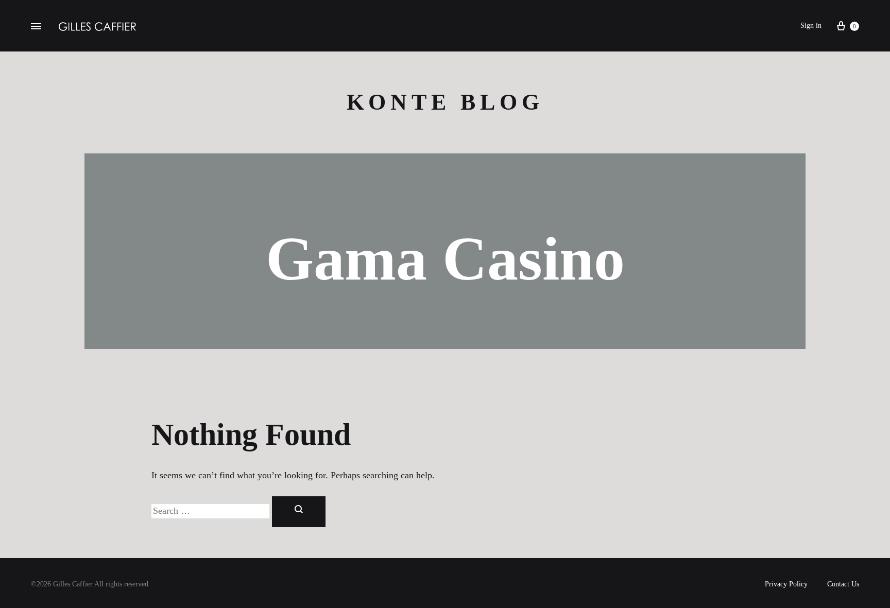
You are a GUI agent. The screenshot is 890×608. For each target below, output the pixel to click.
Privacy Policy (786, 584)
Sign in (810, 25)
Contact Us (843, 584)
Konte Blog (445, 102)
